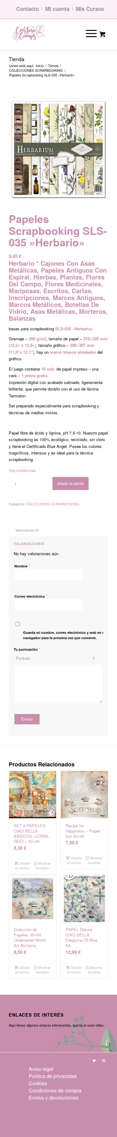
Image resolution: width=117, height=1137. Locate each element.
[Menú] (87, 32)
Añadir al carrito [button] (22, 865)
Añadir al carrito (70, 483)
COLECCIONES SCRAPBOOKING (52, 503)
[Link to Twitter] (94, 1060)
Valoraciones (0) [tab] (27, 530)
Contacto (27, 8)
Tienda (16, 59)
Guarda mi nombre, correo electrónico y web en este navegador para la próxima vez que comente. (66, 635)
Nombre (22, 566)
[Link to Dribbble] (103, 1060)
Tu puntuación (27, 649)
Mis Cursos (90, 8)
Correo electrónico (30, 596)
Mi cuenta (57, 8)
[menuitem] (55, 1068)
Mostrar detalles (43, 865)
